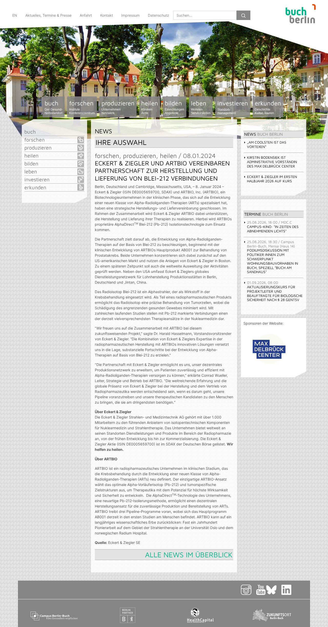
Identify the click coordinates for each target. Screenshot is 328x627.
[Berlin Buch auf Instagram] (248, 589)
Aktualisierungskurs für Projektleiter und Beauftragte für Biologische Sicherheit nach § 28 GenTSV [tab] (275, 291)
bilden (174, 107)
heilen (149, 107)
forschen (82, 107)
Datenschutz (158, 15)
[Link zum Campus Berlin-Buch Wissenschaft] (54, 615)
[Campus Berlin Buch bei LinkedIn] (292, 589)
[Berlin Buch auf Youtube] (260, 589)
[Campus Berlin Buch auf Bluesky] (273, 589)
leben (201, 107)
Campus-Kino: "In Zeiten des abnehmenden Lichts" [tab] (273, 226)
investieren (232, 107)
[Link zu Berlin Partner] (127, 615)
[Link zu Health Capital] (200, 615)
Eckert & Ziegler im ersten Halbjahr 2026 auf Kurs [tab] (272, 178)
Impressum (130, 15)
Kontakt (106, 15)
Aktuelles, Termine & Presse (48, 15)
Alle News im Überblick (188, 554)
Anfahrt (86, 15)
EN (14, 15)
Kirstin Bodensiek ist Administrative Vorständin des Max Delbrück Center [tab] (272, 161)
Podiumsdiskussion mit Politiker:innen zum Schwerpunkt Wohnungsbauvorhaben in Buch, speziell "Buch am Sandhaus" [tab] (272, 257)
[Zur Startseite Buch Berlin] (298, 15)
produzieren (118, 107)
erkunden (268, 107)
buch (54, 107)
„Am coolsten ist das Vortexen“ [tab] (266, 144)
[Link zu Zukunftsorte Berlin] (273, 615)
